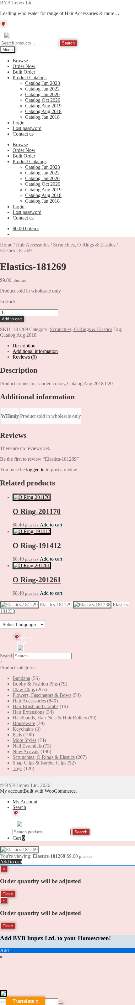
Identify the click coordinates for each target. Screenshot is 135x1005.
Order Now (24, 66)
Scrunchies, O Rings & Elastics (84, 244)
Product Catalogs (29, 77)
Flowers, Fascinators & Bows (42, 695)
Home (6, 244)
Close (8, 894)
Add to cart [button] (51, 524)
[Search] (60, 1003)
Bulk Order (24, 72)
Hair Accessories (32, 244)
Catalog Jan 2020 (42, 94)
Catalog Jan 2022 (42, 88)
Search (68, 43)
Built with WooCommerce (50, 791)
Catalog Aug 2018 (43, 111)
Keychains (23, 729)
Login (18, 122)
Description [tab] (24, 345)
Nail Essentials (27, 746)
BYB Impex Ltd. (17, 2)
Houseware (24, 723)
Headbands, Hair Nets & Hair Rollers (50, 717)
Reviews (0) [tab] (25, 357)
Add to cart (12, 319)
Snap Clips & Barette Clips (39, 762)
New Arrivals (26, 751)
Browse (20, 60)
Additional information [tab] (35, 351)
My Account (25, 801)
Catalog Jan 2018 (42, 117)
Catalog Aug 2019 (43, 105)
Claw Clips (24, 689)
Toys (17, 768)
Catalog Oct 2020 (42, 100)
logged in (35, 469)
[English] (3, 616)
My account (12, 791)
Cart (19, 838)
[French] (9, 616)
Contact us (23, 134)
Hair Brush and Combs (35, 706)
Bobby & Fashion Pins (35, 683)
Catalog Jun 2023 (42, 83)
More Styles (24, 740)
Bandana (21, 678)
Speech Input (4, 24)
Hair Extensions (28, 712)
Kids (17, 734)
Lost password (27, 128)
